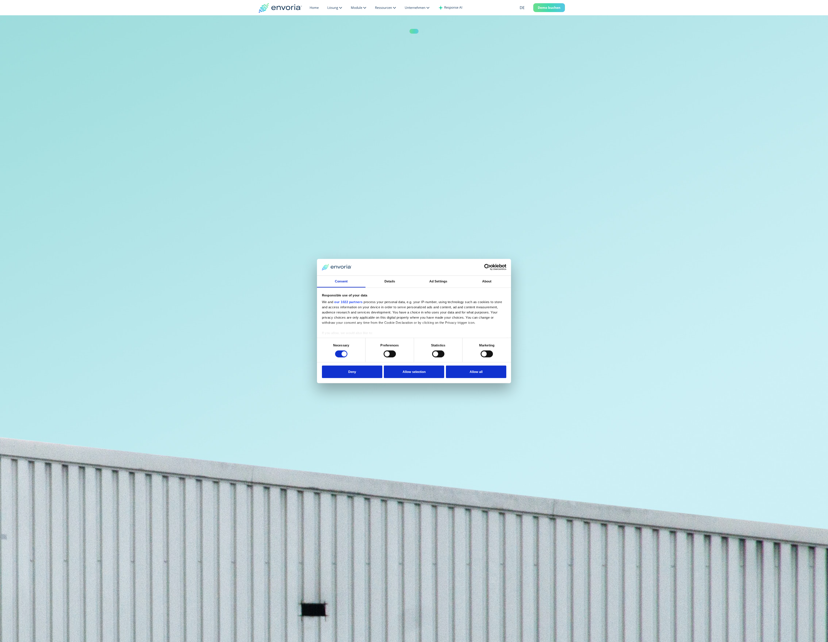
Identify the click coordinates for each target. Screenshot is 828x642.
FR (528, 23)
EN (528, 16)
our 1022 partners (348, 302)
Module (356, 7)
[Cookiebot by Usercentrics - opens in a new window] (487, 267)
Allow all (476, 372)
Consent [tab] (341, 281)
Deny (352, 372)
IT (528, 30)
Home (314, 7)
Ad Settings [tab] (438, 281)
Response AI (452, 7)
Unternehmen (415, 7)
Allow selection (414, 372)
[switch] (390, 353)
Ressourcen (383, 7)
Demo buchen (549, 7)
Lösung (332, 7)
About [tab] (487, 281)
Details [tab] (389, 281)
